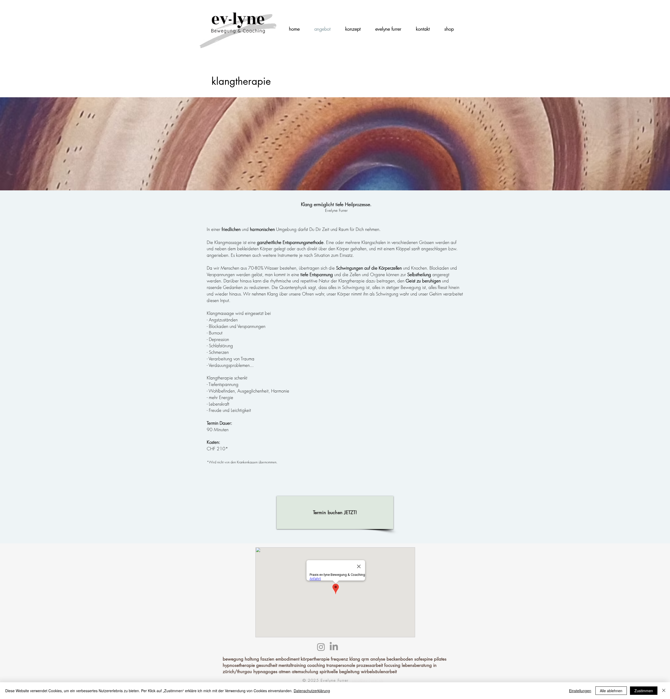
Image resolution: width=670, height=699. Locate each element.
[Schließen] (664, 690)
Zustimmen (643, 690)
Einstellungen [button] (580, 690)
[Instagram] (321, 647)
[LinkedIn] (334, 647)
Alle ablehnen (611, 690)
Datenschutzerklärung (312, 690)
